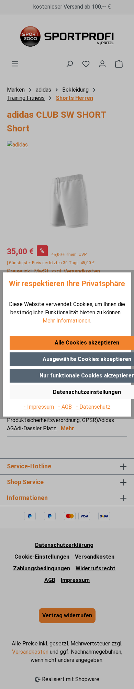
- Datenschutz (93, 407)
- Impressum (39, 407)
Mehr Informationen (66, 320)
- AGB (65, 407)
